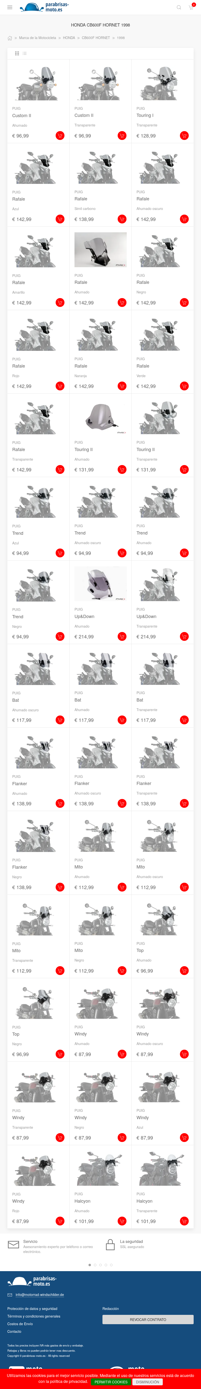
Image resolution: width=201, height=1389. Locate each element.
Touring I (145, 115)
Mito (79, 866)
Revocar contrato (148, 1319)
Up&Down (84, 616)
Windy (81, 1033)
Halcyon (82, 1200)
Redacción (110, 1308)
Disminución (147, 1381)
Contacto (14, 1331)
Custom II (21, 115)
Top (140, 950)
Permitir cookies (111, 1381)
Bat (15, 700)
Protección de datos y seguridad (32, 1308)
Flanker (19, 783)
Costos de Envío (20, 1323)
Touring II (84, 449)
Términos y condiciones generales (33, 1316)
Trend (17, 533)
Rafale (18, 198)
